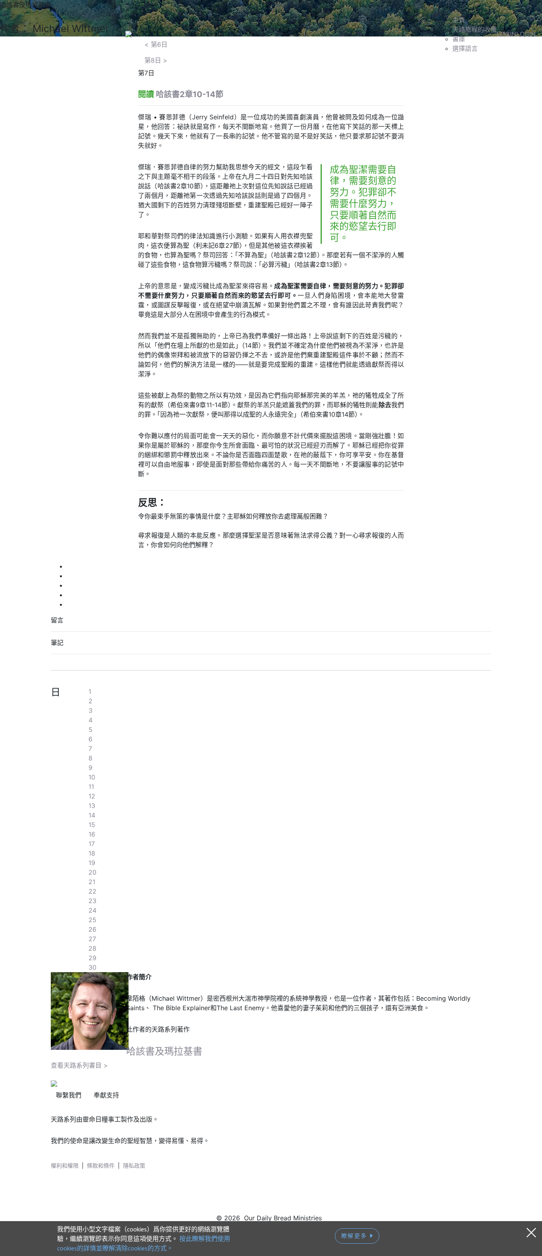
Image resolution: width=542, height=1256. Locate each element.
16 (91, 834)
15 (91, 825)
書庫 (458, 39)
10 (91, 777)
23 (92, 901)
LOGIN (506, 34)
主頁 (458, 20)
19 (91, 863)
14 (91, 815)
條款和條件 (101, 1165)
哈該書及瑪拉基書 (164, 1051)
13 (91, 806)
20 (92, 872)
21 (91, 882)
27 (92, 939)
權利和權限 (65, 1165)
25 (92, 920)
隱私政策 (134, 1165)
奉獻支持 (106, 1095)
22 (92, 891)
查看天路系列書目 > (79, 1065)
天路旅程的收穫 (474, 29)
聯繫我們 (68, 1095)
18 (91, 853)
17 (91, 844)
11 (91, 787)
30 (92, 967)
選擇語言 (465, 48)
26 (92, 929)
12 (91, 796)
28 (92, 948)
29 (92, 958)
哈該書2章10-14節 (189, 94)
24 (92, 910)
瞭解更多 (355, 1235)
